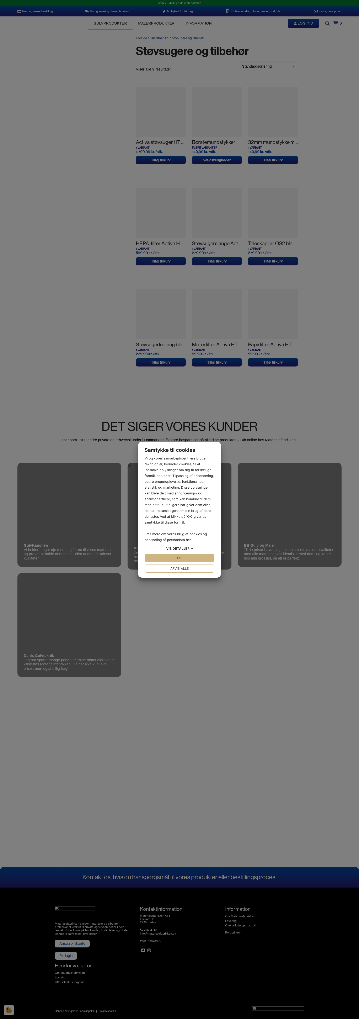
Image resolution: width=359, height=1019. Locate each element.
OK (179, 558)
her (188, 540)
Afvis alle (179, 568)
